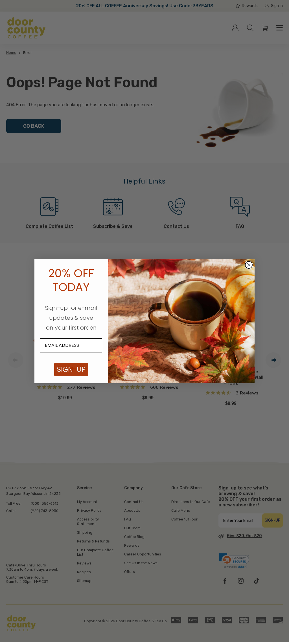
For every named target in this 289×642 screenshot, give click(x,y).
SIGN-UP (71, 369)
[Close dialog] (248, 264)
